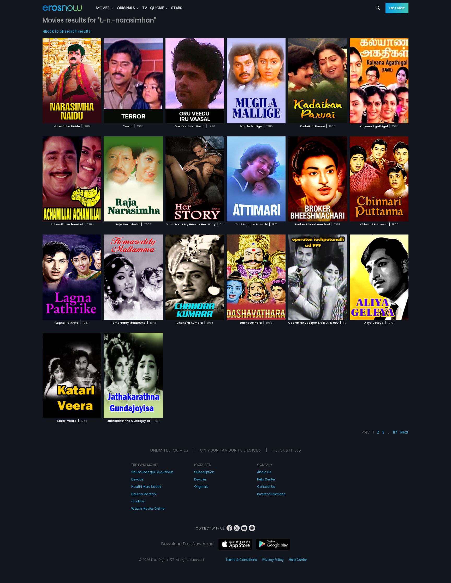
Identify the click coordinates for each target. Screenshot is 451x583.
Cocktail (138, 501)
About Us (264, 472)
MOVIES (103, 7)
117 (395, 432)
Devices (200, 479)
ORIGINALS (126, 7)
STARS (176, 7)
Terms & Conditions (241, 559)
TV (144, 7)
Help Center (266, 479)
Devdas (137, 479)
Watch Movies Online (147, 508)
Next (404, 432)
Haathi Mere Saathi (146, 486)
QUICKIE (157, 7)
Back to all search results (67, 31)
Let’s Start (397, 8)
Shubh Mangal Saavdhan (152, 472)
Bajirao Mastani (144, 494)
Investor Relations (271, 494)
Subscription (204, 472)
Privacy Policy (273, 559)
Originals (201, 486)
